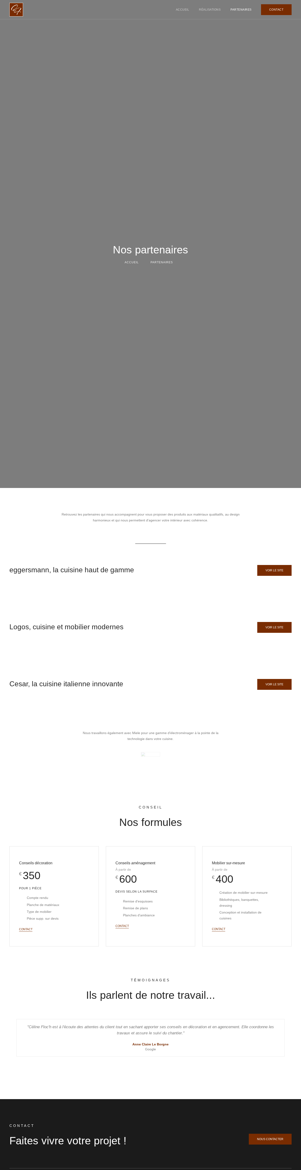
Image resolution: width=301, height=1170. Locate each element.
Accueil (182, 9)
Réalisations (210, 9)
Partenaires (241, 9)
